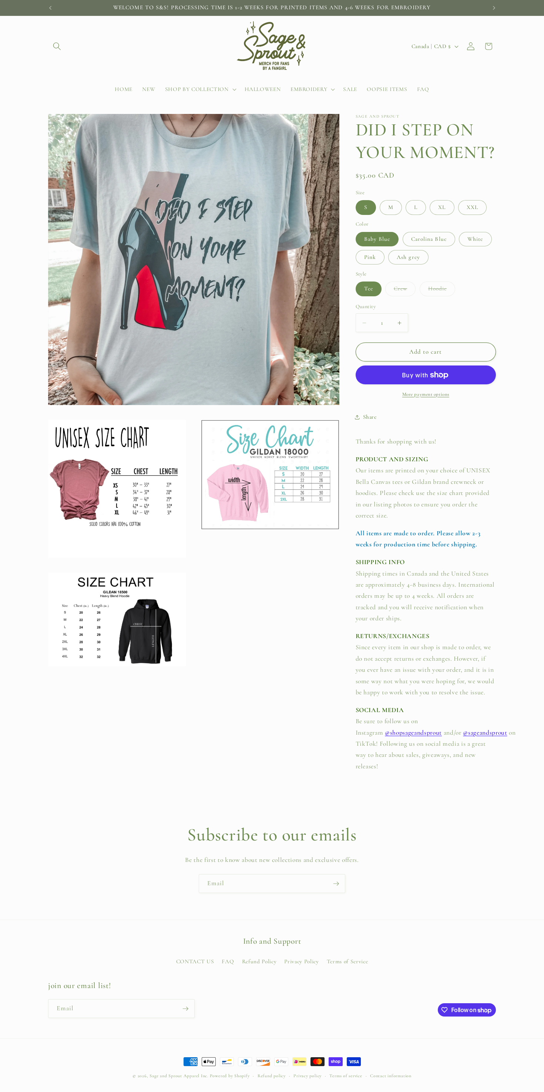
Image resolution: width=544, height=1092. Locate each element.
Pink (370, 257)
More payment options (425, 394)
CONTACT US (195, 961)
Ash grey (408, 257)
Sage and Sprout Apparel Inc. (179, 1075)
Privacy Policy (301, 961)
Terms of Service (347, 961)
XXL (472, 207)
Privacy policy (307, 1075)
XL (442, 207)
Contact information (391, 1075)
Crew (405, 290)
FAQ (228, 961)
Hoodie (442, 290)
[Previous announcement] (50, 8)
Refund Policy (259, 961)
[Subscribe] (336, 883)
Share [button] (370, 417)
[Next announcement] (494, 8)
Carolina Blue (429, 239)
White (475, 239)
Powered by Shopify (230, 1075)
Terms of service (345, 1075)
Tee (368, 289)
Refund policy (272, 1075)
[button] (57, 46)
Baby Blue (377, 239)
